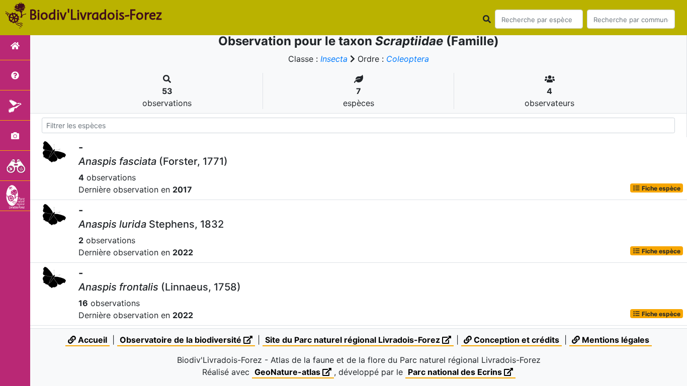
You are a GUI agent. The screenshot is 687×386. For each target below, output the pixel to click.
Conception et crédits (515, 340)
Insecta (334, 59)
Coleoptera (407, 59)
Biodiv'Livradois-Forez (95, 15)
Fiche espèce (660, 187)
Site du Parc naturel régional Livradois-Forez (353, 340)
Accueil (91, 340)
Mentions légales (614, 340)
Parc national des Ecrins (456, 372)
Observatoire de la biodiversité (181, 340)
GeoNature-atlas (288, 372)
